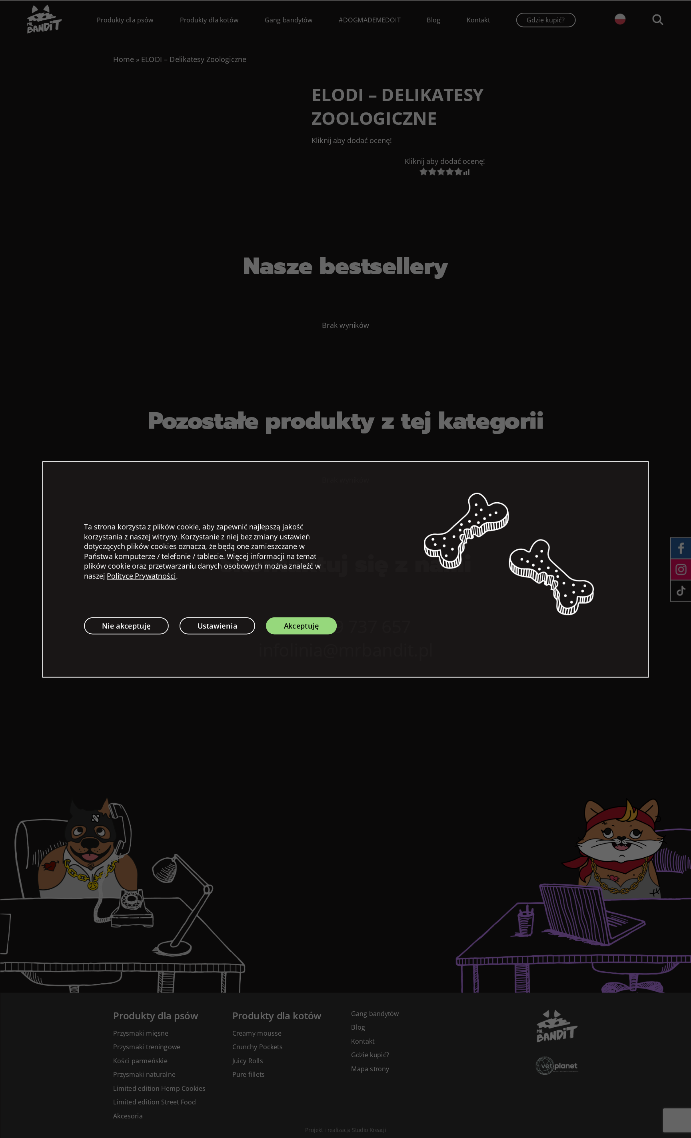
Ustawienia (218, 626)
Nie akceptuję (126, 626)
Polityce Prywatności (141, 576)
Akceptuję (301, 626)
